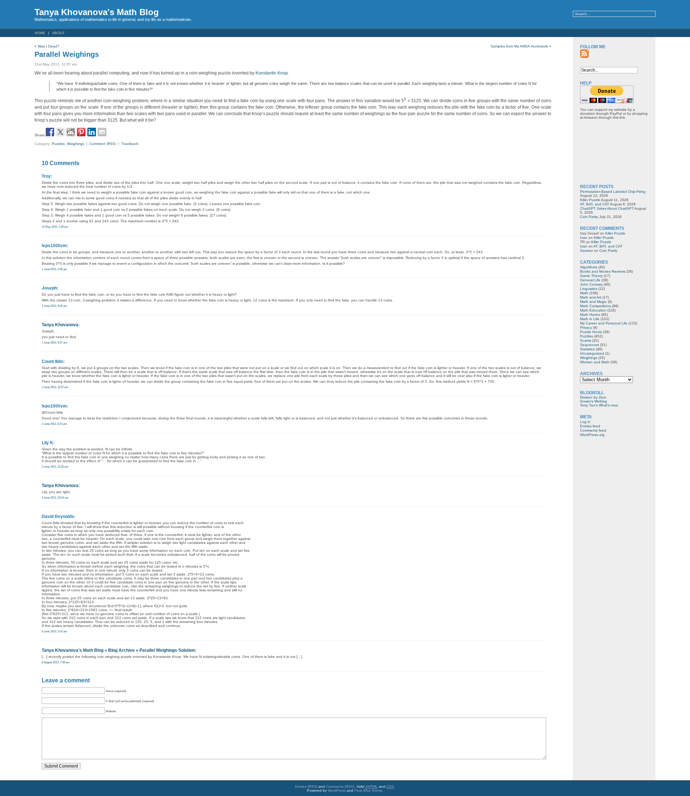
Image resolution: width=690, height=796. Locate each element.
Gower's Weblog (593, 401)
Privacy (586, 327)
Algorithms (588, 267)
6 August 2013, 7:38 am (56, 662)
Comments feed (593, 430)
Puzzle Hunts (591, 332)
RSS (111, 144)
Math (584, 293)
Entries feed (590, 426)
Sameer (586, 251)
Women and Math (595, 362)
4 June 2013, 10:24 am (55, 497)
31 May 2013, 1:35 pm (55, 226)
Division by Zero (593, 397)
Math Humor (590, 315)
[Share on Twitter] (60, 132)
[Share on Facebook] (50, 132)
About (58, 33)
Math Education (593, 310)
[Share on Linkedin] (91, 132)
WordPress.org (592, 435)
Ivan (583, 238)
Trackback (129, 144)
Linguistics (588, 289)
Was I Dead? (48, 46)
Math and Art (590, 297)
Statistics (587, 349)
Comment (97, 144)
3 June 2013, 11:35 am (55, 466)
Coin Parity (589, 217)
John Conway (591, 284)
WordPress (337, 790)
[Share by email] (102, 132)
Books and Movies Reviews (602, 271)
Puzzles (58, 144)
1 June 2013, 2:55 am (54, 269)
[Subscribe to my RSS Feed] (584, 53)
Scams (585, 340)
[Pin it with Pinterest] (81, 132)
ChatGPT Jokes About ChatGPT (607, 208)
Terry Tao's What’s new (599, 405)
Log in (585, 422)
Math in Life (589, 319)
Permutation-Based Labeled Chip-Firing (612, 192)
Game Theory (591, 276)
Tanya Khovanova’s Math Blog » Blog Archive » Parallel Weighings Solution (118, 650)
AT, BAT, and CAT (594, 204)
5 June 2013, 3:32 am (54, 631)
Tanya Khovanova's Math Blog (96, 12)
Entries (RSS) (306, 786)
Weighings (75, 144)
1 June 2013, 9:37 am (54, 342)
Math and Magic (593, 302)
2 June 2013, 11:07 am (55, 387)
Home (39, 33)
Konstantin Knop (272, 73)
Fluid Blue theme (368, 790)
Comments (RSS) (340, 786)
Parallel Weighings (66, 54)
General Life (590, 280)
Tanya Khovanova (60, 324)
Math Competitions (595, 306)
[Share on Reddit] (70, 132)
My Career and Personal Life (603, 323)
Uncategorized (592, 353)
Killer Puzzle (590, 200)
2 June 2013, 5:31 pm (54, 424)
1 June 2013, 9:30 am (54, 306)
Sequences (589, 345)
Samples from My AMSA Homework (519, 46)
